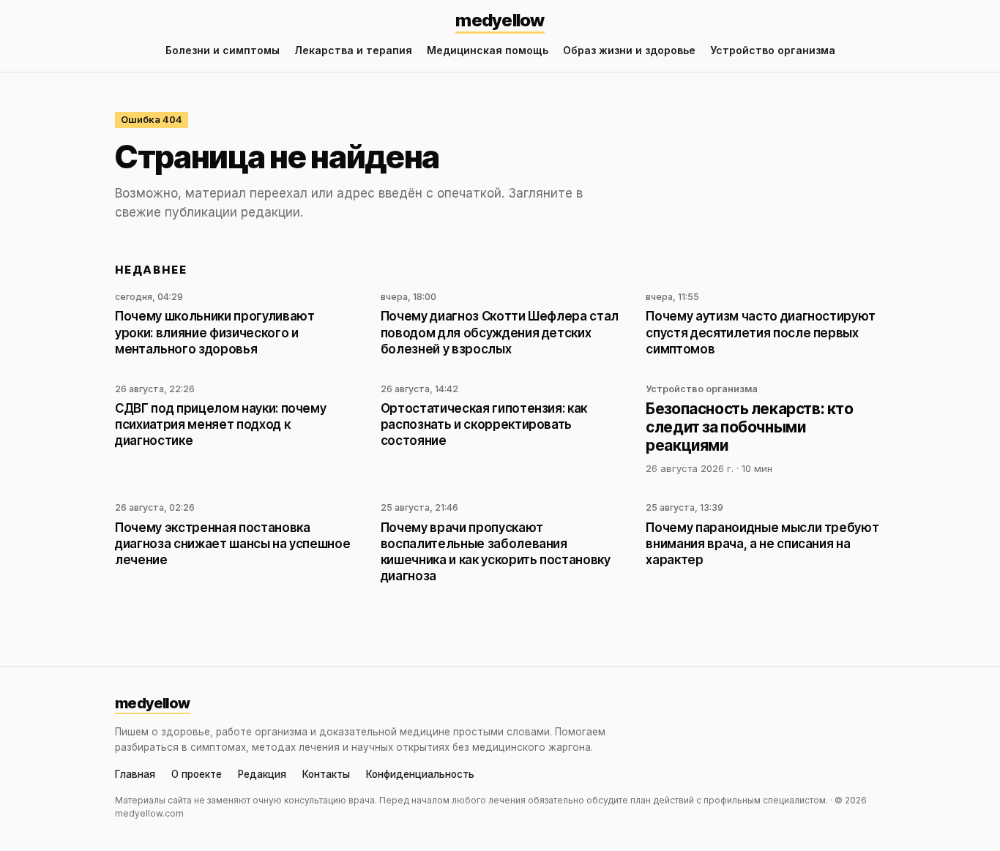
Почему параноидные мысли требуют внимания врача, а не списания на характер (762, 543)
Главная (135, 775)
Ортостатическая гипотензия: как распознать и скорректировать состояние (484, 424)
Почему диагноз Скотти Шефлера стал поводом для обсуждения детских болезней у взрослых (500, 332)
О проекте (196, 775)
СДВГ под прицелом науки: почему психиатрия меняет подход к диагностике (220, 424)
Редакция (262, 775)
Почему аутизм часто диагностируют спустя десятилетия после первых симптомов (761, 332)
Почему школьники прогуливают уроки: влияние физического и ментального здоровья (214, 332)
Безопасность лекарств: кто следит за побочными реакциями (749, 427)
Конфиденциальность (420, 775)
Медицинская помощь (487, 50)
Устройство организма (772, 50)
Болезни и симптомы (222, 50)
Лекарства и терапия (353, 50)
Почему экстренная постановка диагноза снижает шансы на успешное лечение (232, 543)
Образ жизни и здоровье (629, 50)
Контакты (326, 775)
